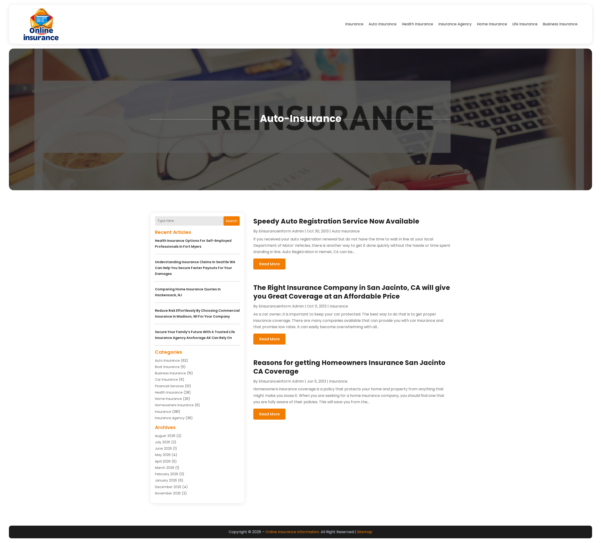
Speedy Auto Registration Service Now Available (336, 221)
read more (269, 264)
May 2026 (163, 454)
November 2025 (168, 493)
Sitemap (364, 532)
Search (231, 221)
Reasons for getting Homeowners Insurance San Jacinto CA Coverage (349, 367)
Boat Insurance (167, 367)
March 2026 (164, 467)
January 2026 (166, 480)
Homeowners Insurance (174, 405)
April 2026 (163, 461)
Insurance (354, 24)
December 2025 (168, 487)
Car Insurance (166, 379)
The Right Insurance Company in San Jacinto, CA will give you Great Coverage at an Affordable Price (351, 292)
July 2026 (162, 442)
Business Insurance (560, 24)
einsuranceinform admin (281, 231)
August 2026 (165, 435)
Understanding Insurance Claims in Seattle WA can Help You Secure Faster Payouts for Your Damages (195, 268)
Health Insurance (417, 24)
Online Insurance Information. (292, 532)
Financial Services (169, 386)
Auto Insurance (383, 24)
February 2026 (166, 474)
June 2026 (163, 448)
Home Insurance (492, 24)
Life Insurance (525, 24)
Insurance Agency (455, 24)
